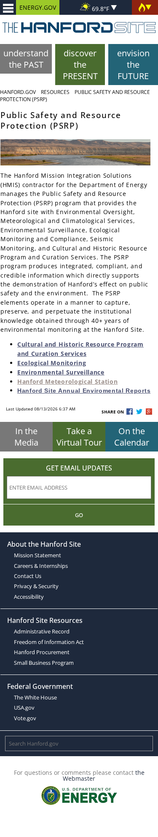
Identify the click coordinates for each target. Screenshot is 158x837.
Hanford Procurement (42, 652)
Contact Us (27, 576)
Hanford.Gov (18, 92)
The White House (35, 697)
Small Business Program (44, 662)
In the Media (26, 436)
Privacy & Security (36, 586)
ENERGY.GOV (37, 7)
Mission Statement (37, 555)
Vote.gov (25, 718)
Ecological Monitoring (51, 363)
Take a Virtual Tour (79, 436)
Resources (55, 92)
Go (79, 515)
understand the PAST (25, 58)
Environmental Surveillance (60, 372)
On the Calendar (131, 436)
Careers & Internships (41, 566)
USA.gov (24, 707)
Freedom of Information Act (49, 642)
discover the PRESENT (80, 64)
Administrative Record (42, 631)
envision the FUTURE (133, 64)
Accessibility (29, 596)
